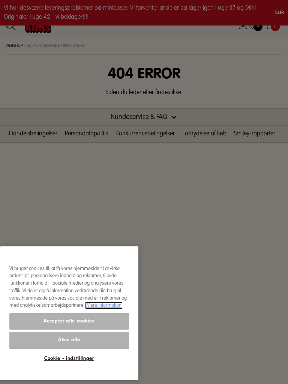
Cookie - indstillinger (69, 358)
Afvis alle (69, 340)
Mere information (104, 305)
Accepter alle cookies (69, 321)
